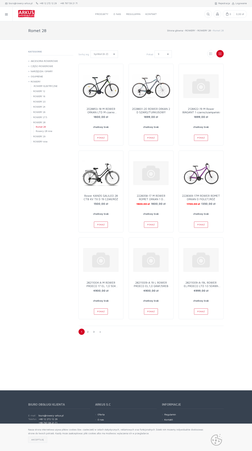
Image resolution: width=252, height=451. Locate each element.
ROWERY (190, 30)
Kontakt (151, 14)
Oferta (101, 414)
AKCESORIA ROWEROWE (44, 60)
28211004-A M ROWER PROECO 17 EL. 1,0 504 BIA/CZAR (101, 286)
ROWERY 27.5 (40, 117)
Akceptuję (37, 439)
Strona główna (175, 30)
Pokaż (150, 54)
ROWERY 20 (39, 101)
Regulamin (133, 14)
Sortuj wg (84, 54)
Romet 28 (41, 126)
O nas (117, 14)
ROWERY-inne (40, 141)
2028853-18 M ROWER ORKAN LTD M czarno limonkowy (101, 112)
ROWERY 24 (39, 106)
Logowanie (240, 3)
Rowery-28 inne (44, 131)
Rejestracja (223, 3)
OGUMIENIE (37, 76)
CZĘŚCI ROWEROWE (42, 66)
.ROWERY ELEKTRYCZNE (45, 86)
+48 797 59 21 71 (69, 3)
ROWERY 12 (39, 91)
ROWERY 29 (39, 136)
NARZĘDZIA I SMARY (42, 71)
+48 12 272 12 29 (47, 3)
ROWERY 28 (204, 30)
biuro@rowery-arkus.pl (20, 3)
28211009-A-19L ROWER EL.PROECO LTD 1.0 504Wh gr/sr (201, 286)
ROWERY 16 (39, 96)
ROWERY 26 (39, 112)
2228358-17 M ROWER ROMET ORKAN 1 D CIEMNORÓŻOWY (151, 199)
